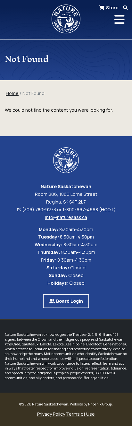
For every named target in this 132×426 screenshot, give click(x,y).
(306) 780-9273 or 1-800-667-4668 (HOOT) (69, 209)
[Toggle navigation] (119, 19)
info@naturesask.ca (66, 217)
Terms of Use (80, 414)
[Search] (125, 7)
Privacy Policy (51, 414)
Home (12, 93)
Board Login (69, 301)
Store (112, 7)
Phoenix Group (100, 404)
